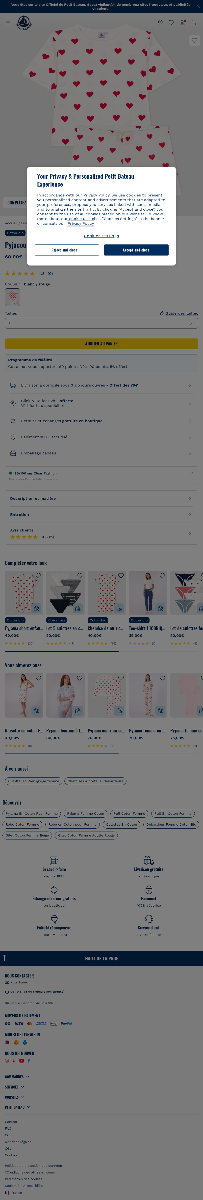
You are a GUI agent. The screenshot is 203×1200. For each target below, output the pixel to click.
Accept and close (136, 249)
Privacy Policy (81, 223)
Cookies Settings (101, 236)
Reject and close (64, 249)
